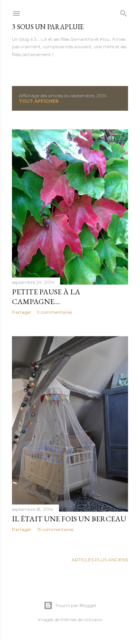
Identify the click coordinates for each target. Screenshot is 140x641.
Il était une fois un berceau (69, 519)
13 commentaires (55, 529)
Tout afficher (39, 101)
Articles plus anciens (100, 559)
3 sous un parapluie (48, 26)
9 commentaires (54, 312)
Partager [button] (21, 312)
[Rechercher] (123, 11)
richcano (93, 619)
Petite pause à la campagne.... (46, 296)
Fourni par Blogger (76, 605)
